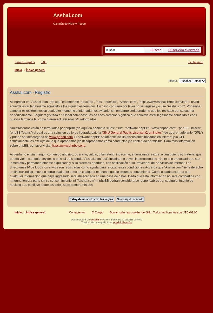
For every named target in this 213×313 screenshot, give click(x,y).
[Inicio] (31, 17)
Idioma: (173, 80)
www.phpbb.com (61, 137)
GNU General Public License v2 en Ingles (132, 132)
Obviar (13, 31)
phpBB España (122, 222)
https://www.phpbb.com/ (68, 145)
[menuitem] (41, 62)
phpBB (95, 219)
